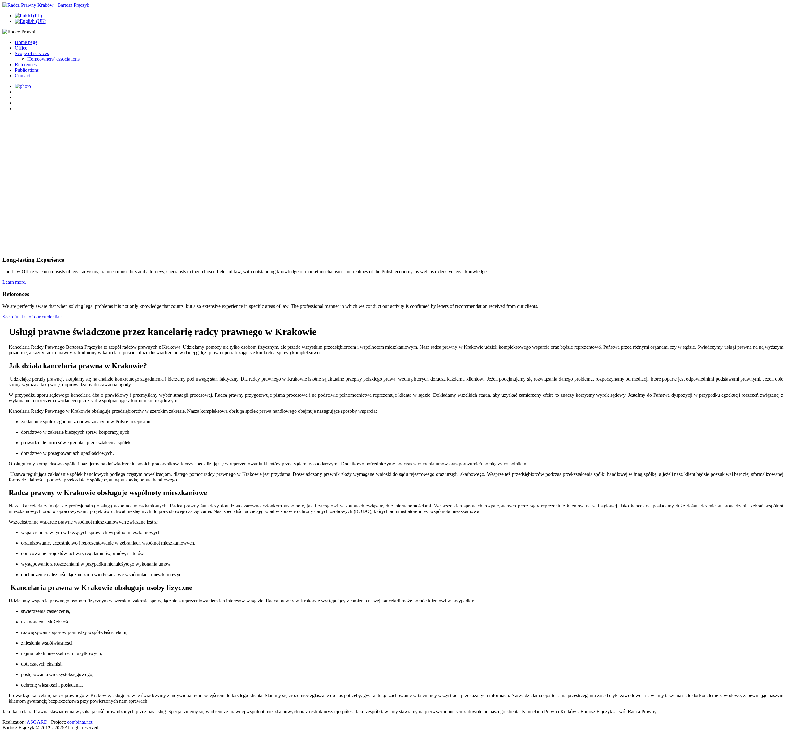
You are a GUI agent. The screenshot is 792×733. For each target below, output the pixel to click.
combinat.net (79, 722)
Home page (26, 42)
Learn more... (15, 282)
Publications (27, 70)
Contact (22, 75)
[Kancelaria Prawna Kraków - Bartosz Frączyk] (45, 5)
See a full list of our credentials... (34, 316)
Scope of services (32, 53)
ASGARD (37, 722)
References (26, 64)
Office (21, 47)
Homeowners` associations (53, 59)
